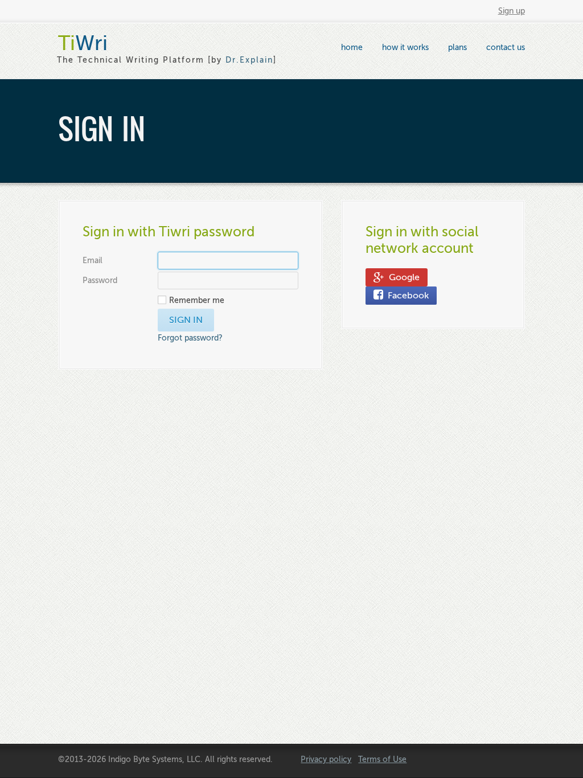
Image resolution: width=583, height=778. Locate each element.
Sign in (186, 320)
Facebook (406, 295)
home (352, 47)
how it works (405, 47)
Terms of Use (382, 759)
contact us (505, 47)
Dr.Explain (249, 60)
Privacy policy (326, 759)
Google (402, 277)
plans (457, 47)
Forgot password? (190, 338)
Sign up (511, 11)
